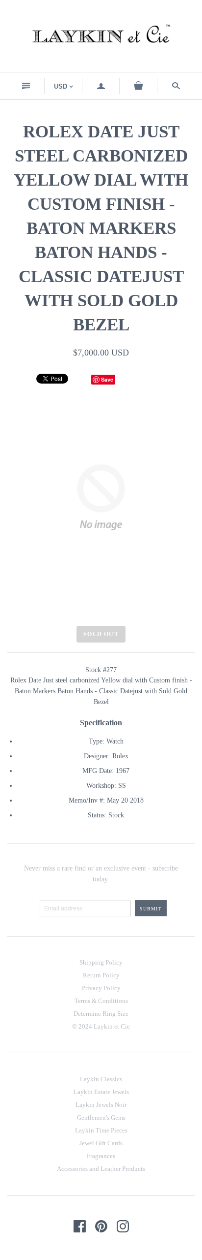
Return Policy (101, 975)
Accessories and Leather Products (101, 1168)
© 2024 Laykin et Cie (101, 1026)
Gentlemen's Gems (101, 1117)
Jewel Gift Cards (101, 1143)
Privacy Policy (101, 988)
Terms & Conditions (101, 1000)
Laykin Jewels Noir (101, 1104)
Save (107, 379)
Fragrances (101, 1156)
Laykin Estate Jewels (101, 1092)
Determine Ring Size (101, 1013)
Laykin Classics (101, 1079)
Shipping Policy (101, 962)
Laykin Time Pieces (101, 1130)
